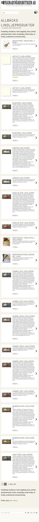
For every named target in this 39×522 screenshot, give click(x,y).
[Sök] (19, 12)
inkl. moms (13, 500)
